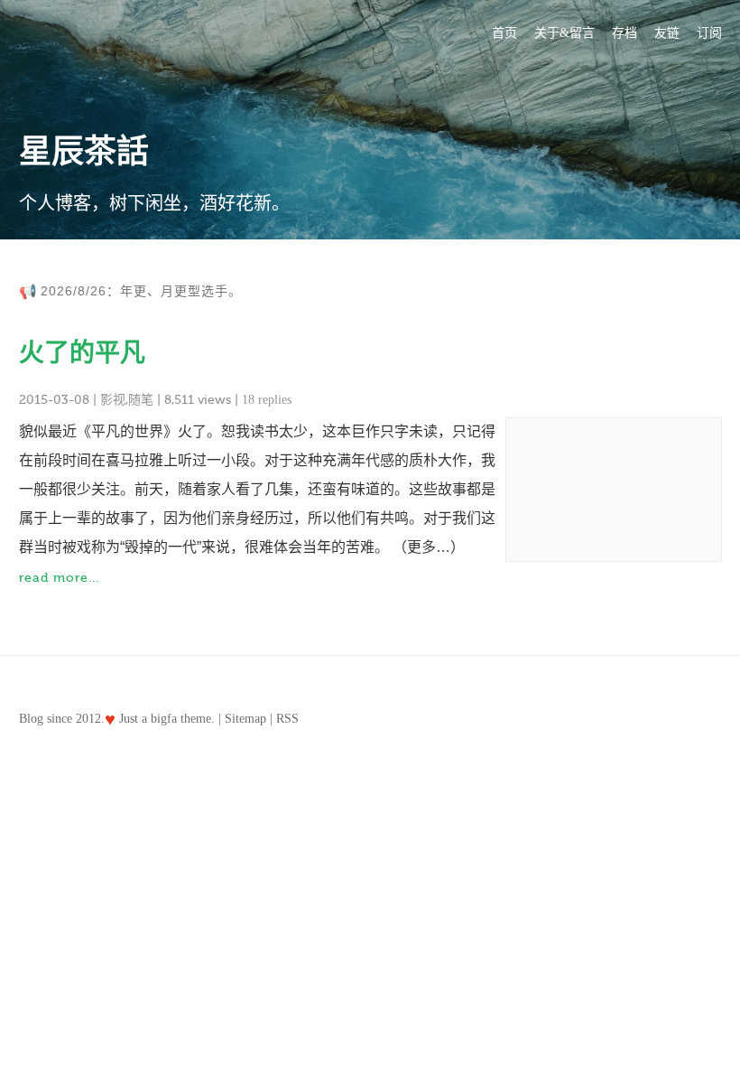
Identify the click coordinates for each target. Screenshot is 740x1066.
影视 (112, 400)
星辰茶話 (84, 152)
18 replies (266, 400)
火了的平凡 (82, 353)
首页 (504, 33)
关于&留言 (564, 33)
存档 (624, 33)
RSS (287, 718)
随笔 (140, 400)
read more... (59, 578)
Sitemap (245, 718)
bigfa (164, 718)
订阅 (709, 33)
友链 (667, 33)
